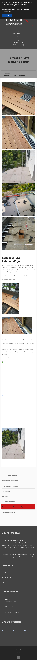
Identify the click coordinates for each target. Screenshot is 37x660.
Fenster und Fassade (10, 486)
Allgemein (6, 577)
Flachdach (6, 491)
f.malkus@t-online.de (12, 612)
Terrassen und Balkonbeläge (13, 507)
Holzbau (5, 496)
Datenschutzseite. (7, 11)
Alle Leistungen (11, 475)
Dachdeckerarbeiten (10, 481)
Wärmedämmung (8, 512)
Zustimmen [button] (7, 15)
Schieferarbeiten (8, 502)
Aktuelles (6, 572)
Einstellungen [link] (10, 6)
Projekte (6, 582)
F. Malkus (21, 650)
